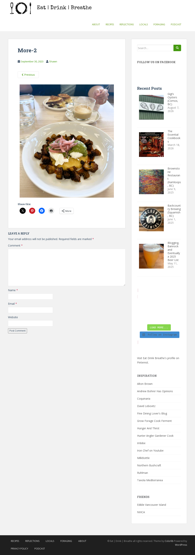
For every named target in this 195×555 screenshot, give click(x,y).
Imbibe (141, 443)
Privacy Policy (19, 548)
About (96, 24)
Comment (15, 245)
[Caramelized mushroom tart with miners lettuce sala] (153, 303)
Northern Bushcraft (149, 465)
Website (13, 317)
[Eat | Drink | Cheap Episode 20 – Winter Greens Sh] (176, 318)
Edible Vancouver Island (151, 504)
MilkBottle (143, 458)
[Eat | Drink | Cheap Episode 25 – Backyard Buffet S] (176, 303)
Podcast (176, 24)
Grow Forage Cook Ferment (154, 421)
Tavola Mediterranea (150, 480)
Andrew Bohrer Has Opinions (155, 391)
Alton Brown (145, 384)
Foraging (159, 24)
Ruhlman (142, 473)
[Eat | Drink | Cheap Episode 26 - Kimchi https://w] (164, 303)
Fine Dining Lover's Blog (152, 413)
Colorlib (169, 541)
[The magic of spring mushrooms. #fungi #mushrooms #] (164, 311)
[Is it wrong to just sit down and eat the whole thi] (142, 311)
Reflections (127, 24)
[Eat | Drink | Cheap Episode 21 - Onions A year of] (153, 318)
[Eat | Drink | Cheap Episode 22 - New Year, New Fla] (142, 318)
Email (12, 303)
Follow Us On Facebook (156, 62)
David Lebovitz (146, 406)
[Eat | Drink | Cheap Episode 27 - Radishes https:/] (142, 303)
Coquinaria (143, 398)
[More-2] (67, 142)
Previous (29, 74)
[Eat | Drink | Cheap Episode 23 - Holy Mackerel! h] (176, 311)
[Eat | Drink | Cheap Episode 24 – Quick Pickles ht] (153, 311)
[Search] (177, 48)
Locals (143, 24)
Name (13, 290)
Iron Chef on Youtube (150, 450)
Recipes (110, 24)
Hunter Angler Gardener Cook (155, 435)
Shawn (53, 61)
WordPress (181, 544)
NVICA (141, 512)
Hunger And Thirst (148, 428)
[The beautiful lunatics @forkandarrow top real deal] (164, 318)
